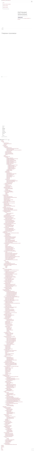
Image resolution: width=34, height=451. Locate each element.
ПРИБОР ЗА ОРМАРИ (26, 18)
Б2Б (2, 134)
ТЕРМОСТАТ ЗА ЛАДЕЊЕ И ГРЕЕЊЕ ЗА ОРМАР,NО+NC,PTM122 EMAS (17, 66)
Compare (2, 35)
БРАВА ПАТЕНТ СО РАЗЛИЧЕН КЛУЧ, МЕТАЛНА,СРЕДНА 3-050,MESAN (17, 53)
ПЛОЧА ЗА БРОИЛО (17, 60)
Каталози (3, 133)
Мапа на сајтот (4, 132)
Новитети (3, 130)
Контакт (3, 135)
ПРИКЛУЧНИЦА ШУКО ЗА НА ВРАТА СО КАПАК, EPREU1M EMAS (17, 39)
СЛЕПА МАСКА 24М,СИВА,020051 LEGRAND (17, 72)
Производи (3, 128)
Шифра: (19, 18)
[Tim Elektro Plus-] (6, 0)
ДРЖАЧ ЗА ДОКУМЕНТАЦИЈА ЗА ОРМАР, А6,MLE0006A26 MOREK (17, 46)
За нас (3, 127)
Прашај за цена (20, 17)
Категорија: (23, 18)
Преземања (3, 131)
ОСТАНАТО (19, 19)
